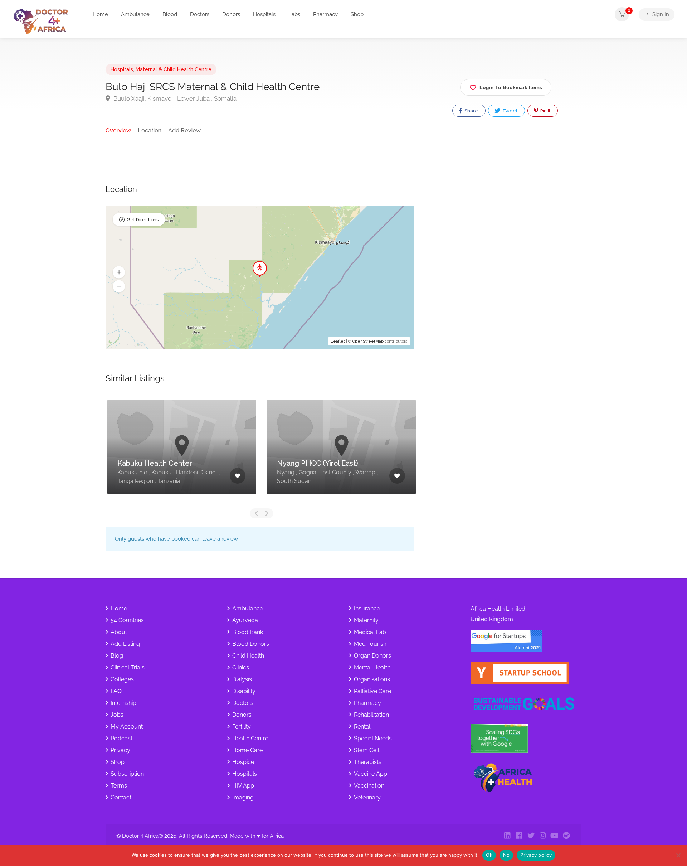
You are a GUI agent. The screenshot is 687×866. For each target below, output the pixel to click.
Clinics (240, 667)
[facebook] (519, 836)
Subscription (127, 773)
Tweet (509, 110)
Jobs (117, 714)
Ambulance (135, 14)
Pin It (544, 110)
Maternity (366, 620)
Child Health (248, 655)
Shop (357, 14)
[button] (119, 272)
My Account (127, 726)
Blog (117, 655)
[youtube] (554, 836)
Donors (231, 14)
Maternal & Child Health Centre (173, 69)
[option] (182, 452)
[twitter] (530, 836)
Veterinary (367, 797)
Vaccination (369, 785)
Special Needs (373, 738)
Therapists (367, 762)
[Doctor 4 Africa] (43, 21)
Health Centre (250, 738)
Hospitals (264, 14)
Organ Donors (372, 655)
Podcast (121, 738)
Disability (243, 691)
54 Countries (127, 620)
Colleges (122, 679)
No (506, 855)
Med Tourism (371, 643)
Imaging (243, 797)
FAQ (116, 691)
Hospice (243, 762)
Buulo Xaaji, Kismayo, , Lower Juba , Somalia (174, 98)
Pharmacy (325, 14)
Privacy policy (536, 855)
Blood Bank (247, 632)
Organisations (372, 679)
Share (470, 110)
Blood (169, 14)
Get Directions (143, 219)
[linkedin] (507, 836)
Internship (123, 703)
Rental (362, 726)
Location (149, 130)
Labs (294, 14)
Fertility (241, 726)
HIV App (243, 785)
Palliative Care (372, 691)
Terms (119, 785)
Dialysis (242, 679)
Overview (118, 130)
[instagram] (542, 836)
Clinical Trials (128, 667)
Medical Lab (370, 632)
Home (100, 14)
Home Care (247, 750)
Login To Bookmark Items (510, 87)
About (119, 632)
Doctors (199, 14)
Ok (489, 855)
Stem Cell (366, 750)
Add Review (184, 130)
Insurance (367, 608)
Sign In (660, 14)
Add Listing (125, 643)
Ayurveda (245, 620)
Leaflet (338, 341)
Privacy (120, 750)
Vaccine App (370, 773)
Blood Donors (250, 643)
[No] (678, 855)
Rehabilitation (371, 714)
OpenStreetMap (368, 341)
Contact (121, 797)
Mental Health (372, 667)
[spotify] (566, 836)
